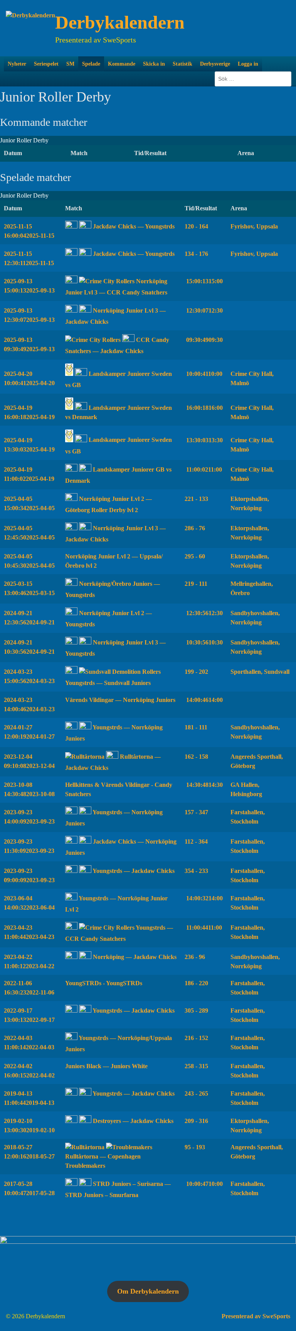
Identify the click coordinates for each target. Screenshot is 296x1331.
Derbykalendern (120, 22)
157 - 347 (196, 812)
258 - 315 (196, 1066)
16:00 (204, 407)
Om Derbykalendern (148, 1291)
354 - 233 (196, 871)
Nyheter (17, 64)
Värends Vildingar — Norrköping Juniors (120, 700)
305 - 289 (196, 1010)
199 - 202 (196, 671)
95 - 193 (195, 1147)
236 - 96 (195, 957)
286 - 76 (195, 528)
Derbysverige (215, 64)
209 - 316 (196, 1121)
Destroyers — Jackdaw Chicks (132, 1121)
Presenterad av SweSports (256, 1316)
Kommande (121, 64)
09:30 (204, 340)
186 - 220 (196, 983)
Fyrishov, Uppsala (254, 226)
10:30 (204, 642)
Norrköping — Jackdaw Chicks (134, 957)
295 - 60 (195, 556)
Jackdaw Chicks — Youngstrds (133, 226)
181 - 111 (196, 727)
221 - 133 (196, 499)
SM (70, 64)
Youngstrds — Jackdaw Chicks (133, 871)
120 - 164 (196, 226)
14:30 (204, 784)
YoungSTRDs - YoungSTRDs (103, 983)
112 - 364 (196, 841)
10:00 (203, 373)
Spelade (91, 64)
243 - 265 (196, 1093)
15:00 (204, 281)
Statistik (182, 64)
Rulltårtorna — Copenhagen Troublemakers (103, 1161)
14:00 (204, 700)
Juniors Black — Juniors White (106, 1066)
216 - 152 (196, 1038)
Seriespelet (46, 64)
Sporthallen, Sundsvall (259, 671)
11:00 (203, 469)
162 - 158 (196, 756)
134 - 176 (196, 253)
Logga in (248, 64)
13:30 (204, 440)
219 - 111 (196, 583)
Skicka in (154, 64)
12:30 (204, 310)
